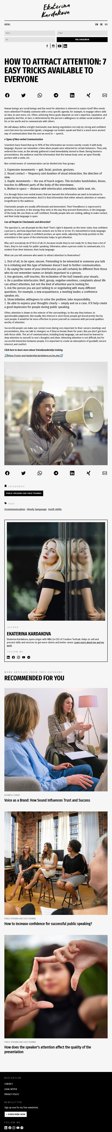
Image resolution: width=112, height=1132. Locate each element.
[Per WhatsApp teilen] (40, 95)
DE (101, 24)
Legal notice (10, 1089)
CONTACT (8, 1083)
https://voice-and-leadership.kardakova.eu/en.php (33, 355)
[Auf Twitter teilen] (23, 95)
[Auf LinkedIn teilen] (72, 95)
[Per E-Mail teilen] (105, 95)
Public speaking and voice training (23, 493)
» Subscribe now (15, 1114)
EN (96, 24)
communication (15, 509)
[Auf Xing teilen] (88, 95)
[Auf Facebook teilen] (7, 95)
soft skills (56, 509)
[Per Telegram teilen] (56, 95)
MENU (7, 24)
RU (106, 24)
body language (37, 509)
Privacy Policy (11, 1094)
